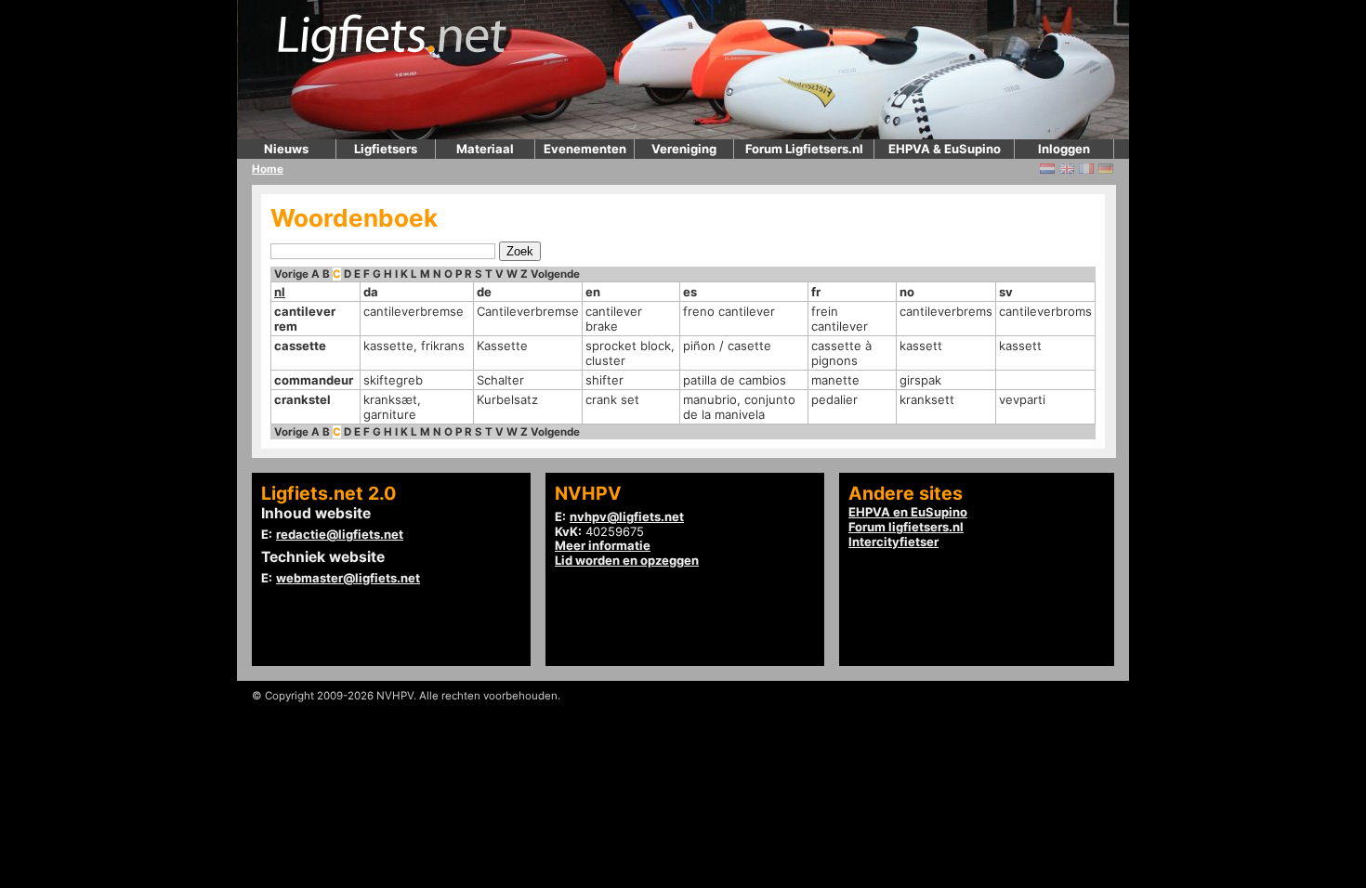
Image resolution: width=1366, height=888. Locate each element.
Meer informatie (602, 545)
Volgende (555, 274)
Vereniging (683, 148)
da (370, 291)
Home (267, 169)
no (907, 291)
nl (279, 291)
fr (816, 291)
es (690, 291)
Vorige (291, 274)
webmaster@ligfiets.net (348, 577)
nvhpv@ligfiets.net (627, 516)
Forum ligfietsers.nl (906, 526)
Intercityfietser (893, 541)
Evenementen (585, 148)
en (592, 291)
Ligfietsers (385, 148)
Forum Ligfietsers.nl (804, 148)
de (484, 291)
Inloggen (1064, 148)
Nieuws (286, 148)
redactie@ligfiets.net (339, 534)
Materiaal (485, 148)
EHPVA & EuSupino (944, 148)
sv (1006, 291)
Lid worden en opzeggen (627, 560)
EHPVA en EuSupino (907, 511)
